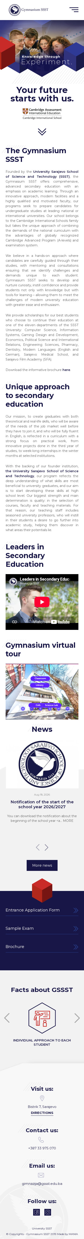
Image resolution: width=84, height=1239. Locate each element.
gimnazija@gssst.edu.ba (42, 1183)
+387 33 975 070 (42, 1148)
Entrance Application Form (33, 910)
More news (42, 865)
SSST (49, 1228)
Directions (42, 1113)
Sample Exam (20, 928)
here (66, 370)
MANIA (73, 1234)
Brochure (15, 946)
